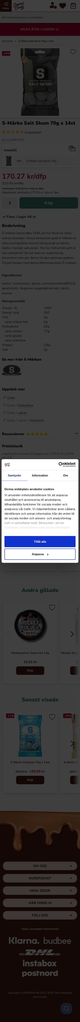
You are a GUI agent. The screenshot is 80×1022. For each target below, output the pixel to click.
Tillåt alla (40, 541)
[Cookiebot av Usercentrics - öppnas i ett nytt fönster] (59, 464)
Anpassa (38, 554)
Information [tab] (40, 475)
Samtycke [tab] (14, 475)
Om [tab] (65, 475)
